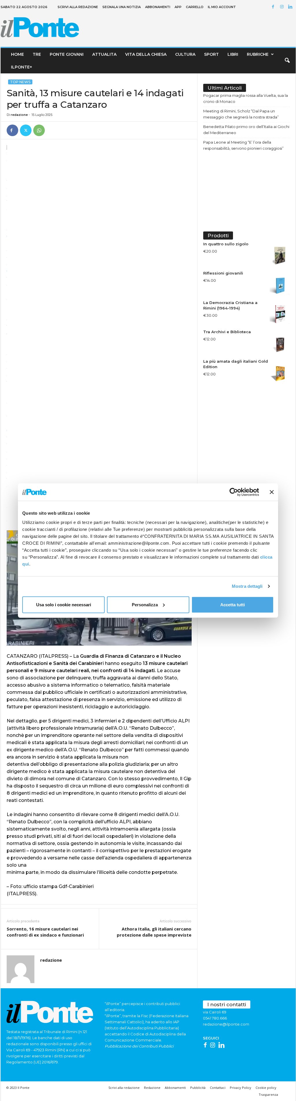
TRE (37, 54)
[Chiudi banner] (272, 492)
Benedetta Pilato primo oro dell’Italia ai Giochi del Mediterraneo (246, 129)
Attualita (104, 54)
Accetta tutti (232, 604)
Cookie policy (266, 1087)
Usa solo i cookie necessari (63, 604)
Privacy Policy (240, 1087)
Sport (211, 54)
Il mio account (222, 7)
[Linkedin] (291, 7)
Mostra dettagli (247, 586)
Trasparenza (268, 1094)
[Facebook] (274, 7)
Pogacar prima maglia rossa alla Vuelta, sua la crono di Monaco (245, 98)
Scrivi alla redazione (78, 7)
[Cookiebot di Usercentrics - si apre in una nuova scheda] (233, 492)
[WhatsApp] (39, 130)
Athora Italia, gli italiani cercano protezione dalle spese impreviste (154, 932)
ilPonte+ (21, 67)
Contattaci (217, 1087)
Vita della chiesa (145, 54)
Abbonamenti (157, 7)
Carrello (195, 7)
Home (17, 54)
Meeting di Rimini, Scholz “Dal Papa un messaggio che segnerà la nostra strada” (241, 114)
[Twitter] (26, 130)
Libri (232, 54)
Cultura (185, 54)
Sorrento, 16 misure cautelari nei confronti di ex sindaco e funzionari (45, 932)
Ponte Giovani (67, 54)
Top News (20, 82)
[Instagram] (282, 7)
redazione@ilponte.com (226, 1024)
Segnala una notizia (121, 7)
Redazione (152, 1087)
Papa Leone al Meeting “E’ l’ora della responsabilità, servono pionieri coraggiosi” (243, 145)
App (178, 7)
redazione (19, 115)
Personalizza (145, 604)
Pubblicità (198, 1087)
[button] (287, 60)
